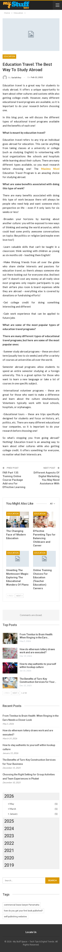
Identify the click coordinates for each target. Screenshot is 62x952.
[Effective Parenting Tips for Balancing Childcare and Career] (44, 520)
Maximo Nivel (50, 168)
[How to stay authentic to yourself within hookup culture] (10, 667)
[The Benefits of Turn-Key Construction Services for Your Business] (10, 682)
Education (9, 56)
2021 (9, 850)
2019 (9, 865)
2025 (9, 821)
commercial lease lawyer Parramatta (21, 905)
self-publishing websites (15, 916)
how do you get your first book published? (23, 911)
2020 (9, 857)
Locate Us (31, 932)
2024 (9, 828)
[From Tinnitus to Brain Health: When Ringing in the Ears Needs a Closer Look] (10, 638)
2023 (9, 835)
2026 (9, 796)
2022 (9, 843)
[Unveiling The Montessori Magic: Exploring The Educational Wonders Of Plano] (17, 559)
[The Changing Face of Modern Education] (17, 520)
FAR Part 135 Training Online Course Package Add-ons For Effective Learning (14, 480)
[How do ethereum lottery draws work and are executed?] (10, 653)
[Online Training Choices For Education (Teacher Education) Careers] (44, 559)
